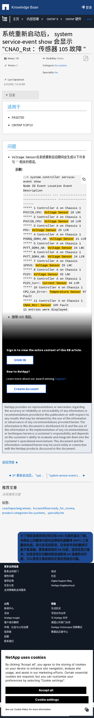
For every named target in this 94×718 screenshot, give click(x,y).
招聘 (6, 636)
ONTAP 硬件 (74, 19)
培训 (53, 571)
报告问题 (9, 576)
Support (60, 379)
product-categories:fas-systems (23, 513)
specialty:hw (56, 513)
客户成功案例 (11, 622)
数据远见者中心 (59, 631)
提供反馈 (9, 581)
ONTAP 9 (52, 19)
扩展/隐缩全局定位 (89, 18)
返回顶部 (8, 462)
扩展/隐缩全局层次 (7, 19)
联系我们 (9, 641)
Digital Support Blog (61, 581)
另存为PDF (85, 58)
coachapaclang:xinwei (16, 508)
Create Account (26, 389)
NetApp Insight (12, 617)
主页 (16, 19)
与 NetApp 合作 (59, 617)
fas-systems (61, 65)
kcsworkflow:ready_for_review (53, 508)
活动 (6, 613)
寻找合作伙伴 (58, 613)
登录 (89, 7)
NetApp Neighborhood (63, 585)
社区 (53, 576)
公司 (6, 603)
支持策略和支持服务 (15, 590)
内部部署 (33, 19)
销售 (53, 603)
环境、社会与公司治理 (16, 627)
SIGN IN (20, 360)
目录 (12, 95)
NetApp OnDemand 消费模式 (66, 627)
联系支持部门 (11, 571)
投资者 (7, 631)
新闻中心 (9, 608)
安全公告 (9, 585)
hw (56, 72)
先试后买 (56, 608)
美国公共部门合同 (60, 622)
